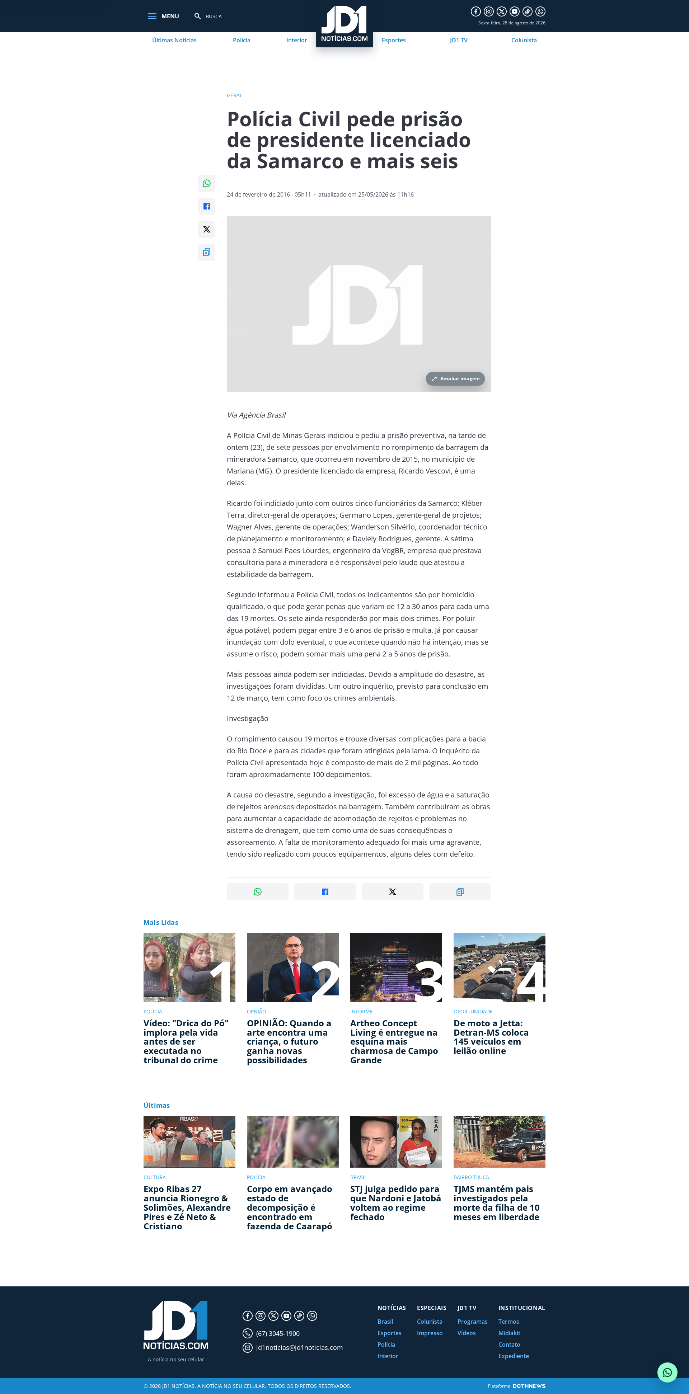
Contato (509, 1344)
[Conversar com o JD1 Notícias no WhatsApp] (667, 1372)
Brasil (385, 1321)
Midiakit (509, 1333)
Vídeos (467, 1333)
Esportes (394, 40)
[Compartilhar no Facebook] (206, 206)
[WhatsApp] (540, 11)
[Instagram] (489, 11)
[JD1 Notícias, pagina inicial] (176, 1325)
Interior (296, 40)
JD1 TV (459, 40)
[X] (502, 11)
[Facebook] (476, 11)
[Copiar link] (206, 252)
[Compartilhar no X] (206, 229)
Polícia (241, 40)
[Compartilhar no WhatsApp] (206, 183)
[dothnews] (529, 1386)
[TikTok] (527, 11)
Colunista (524, 40)
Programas (473, 1321)
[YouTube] (515, 11)
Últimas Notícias (174, 40)
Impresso (430, 1333)
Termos (508, 1321)
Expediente (513, 1356)
